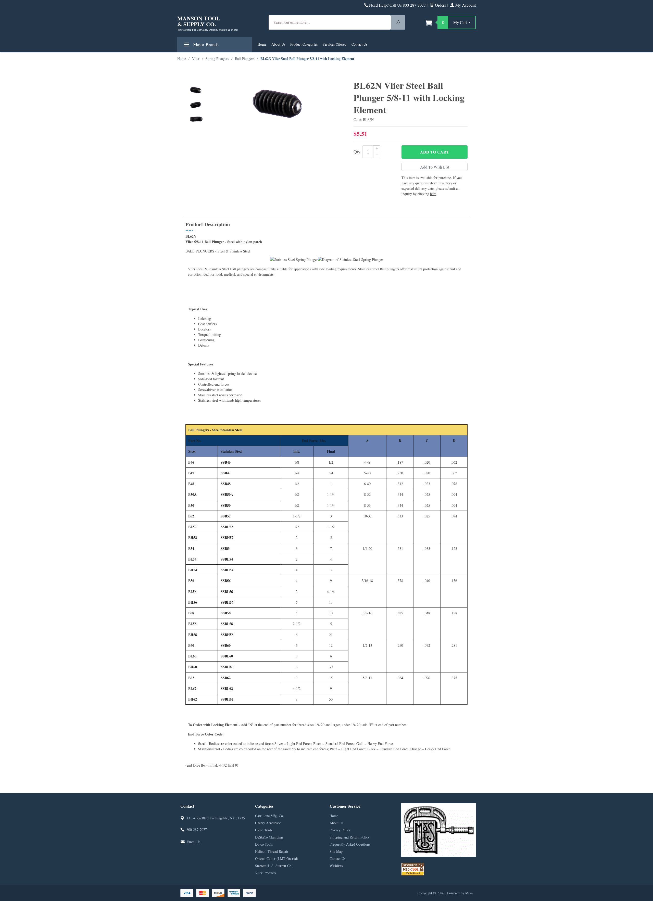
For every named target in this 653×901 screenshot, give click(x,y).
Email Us (193, 841)
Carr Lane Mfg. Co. (269, 815)
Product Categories (304, 44)
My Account (465, 5)
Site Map (336, 851)
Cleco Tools (263, 830)
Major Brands (205, 44)
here (433, 193)
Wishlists (336, 865)
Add (434, 152)
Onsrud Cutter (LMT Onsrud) (276, 858)
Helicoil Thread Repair (271, 851)
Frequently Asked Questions (350, 844)
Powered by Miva (460, 893)
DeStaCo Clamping (269, 837)
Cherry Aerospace (268, 822)
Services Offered (334, 44)
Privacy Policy (340, 830)
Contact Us (359, 44)
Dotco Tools (264, 844)
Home (262, 44)
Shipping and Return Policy (350, 837)
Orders (440, 5)
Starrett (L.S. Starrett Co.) (274, 865)
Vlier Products (265, 872)
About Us (278, 44)
